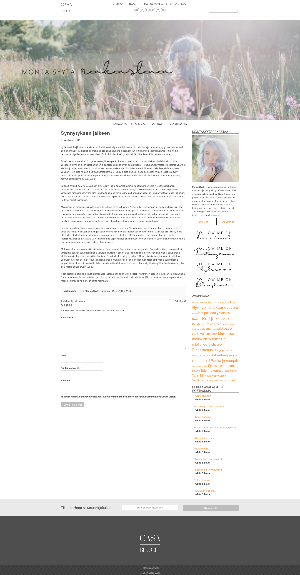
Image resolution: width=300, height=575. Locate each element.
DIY (233, 301)
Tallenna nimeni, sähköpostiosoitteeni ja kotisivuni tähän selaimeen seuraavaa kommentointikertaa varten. (118, 396)
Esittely (157, 123)
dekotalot (224, 302)
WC (234, 380)
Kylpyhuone (198, 324)
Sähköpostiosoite (71, 368)
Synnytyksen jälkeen (85, 132)
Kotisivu (65, 380)
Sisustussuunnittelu (222, 365)
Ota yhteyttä (178, 123)
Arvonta (195, 302)
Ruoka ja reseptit (224, 360)
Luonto (195, 334)
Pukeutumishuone (201, 355)
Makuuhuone (209, 333)
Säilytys (196, 370)
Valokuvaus (200, 380)
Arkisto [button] (140, 123)
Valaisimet (221, 375)
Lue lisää (203, 221)
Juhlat (235, 308)
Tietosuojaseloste (150, 567)
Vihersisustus (224, 380)
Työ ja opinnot (210, 375)
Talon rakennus (211, 370)
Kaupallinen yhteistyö (214, 312)
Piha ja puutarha (222, 350)
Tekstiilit (197, 375)
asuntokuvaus (204, 302)
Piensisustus (202, 349)
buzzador (214, 302)
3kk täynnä (180, 301)
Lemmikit (216, 329)
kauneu (195, 313)
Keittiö (196, 319)
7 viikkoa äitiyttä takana (73, 301)
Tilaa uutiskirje (211, 508)
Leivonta (205, 328)
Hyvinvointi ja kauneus (211, 307)
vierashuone (213, 380)
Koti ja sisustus (217, 318)
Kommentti (67, 317)
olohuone (215, 344)
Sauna (194, 366)
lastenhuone (213, 324)
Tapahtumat (230, 371)
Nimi (64, 355)
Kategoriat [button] (120, 123)
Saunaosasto (202, 366)
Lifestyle (226, 328)
